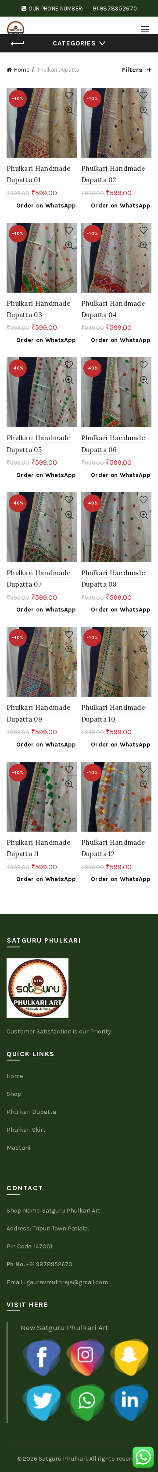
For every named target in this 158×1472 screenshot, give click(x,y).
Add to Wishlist (69, 95)
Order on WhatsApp (45, 205)
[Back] (18, 43)
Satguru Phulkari (63, 1458)
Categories (74, 43)
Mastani (18, 1147)
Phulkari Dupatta (31, 1112)
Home (21, 69)
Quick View (69, 110)
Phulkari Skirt (26, 1129)
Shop (14, 1094)
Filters (132, 70)
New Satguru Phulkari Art (64, 1327)
